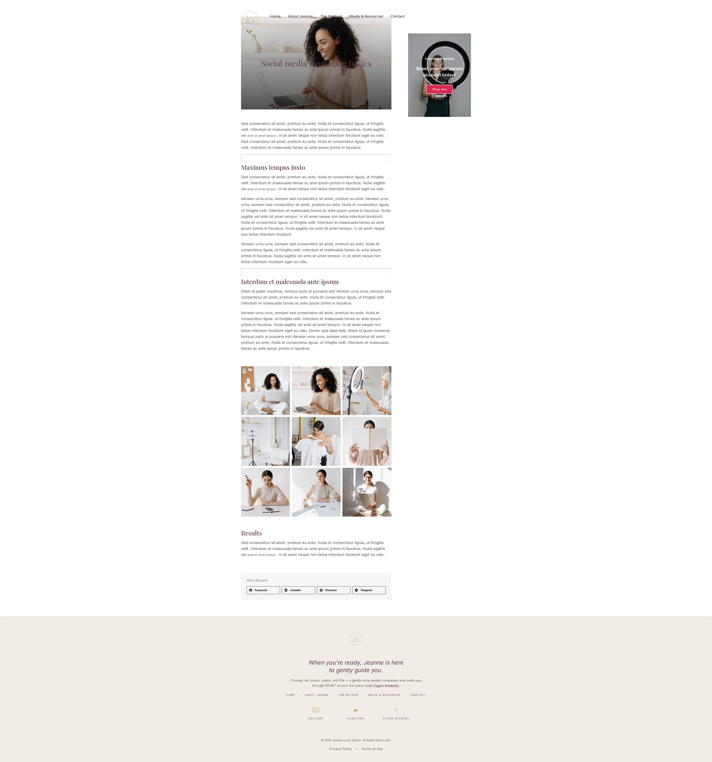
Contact (397, 16)
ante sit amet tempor (261, 135)
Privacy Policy (340, 749)
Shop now (439, 89)
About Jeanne (300, 16)
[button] (263, 590)
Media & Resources (366, 16)
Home (275, 16)
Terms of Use (372, 749)
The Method (331, 16)
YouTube (315, 718)
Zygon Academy (386, 685)
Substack (356, 713)
